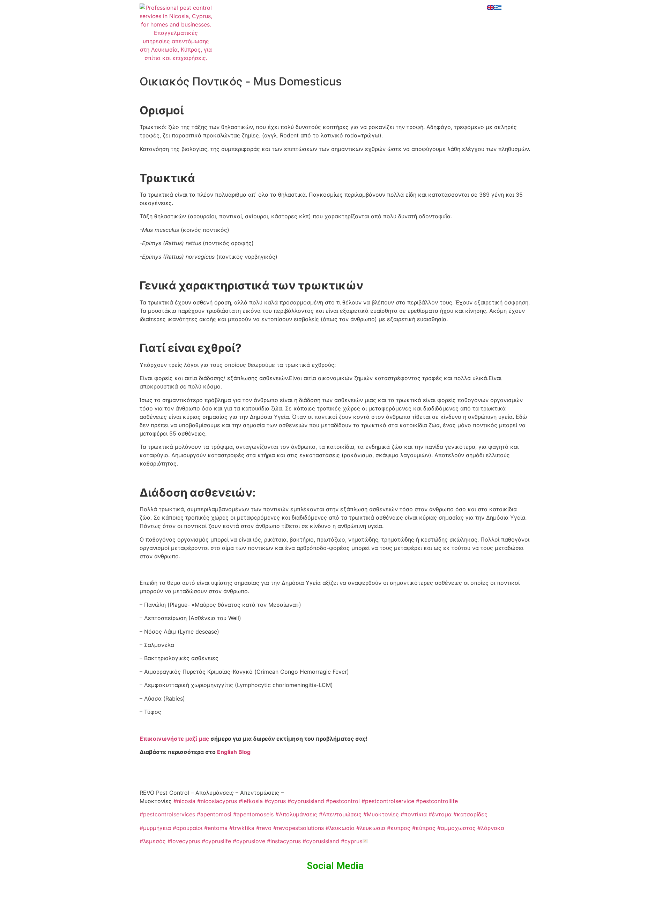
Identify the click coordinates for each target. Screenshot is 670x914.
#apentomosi (214, 814)
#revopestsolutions (298, 827)
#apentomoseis (253, 814)
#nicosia (184, 801)
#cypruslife (216, 841)
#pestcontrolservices (167, 814)
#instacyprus (284, 841)
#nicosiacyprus (217, 801)
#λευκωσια (370, 827)
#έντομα (440, 814)
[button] (380, 7)
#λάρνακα (490, 827)
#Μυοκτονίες (381, 814)
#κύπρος (424, 827)
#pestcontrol (343, 801)
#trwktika (241, 827)
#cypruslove (249, 841)
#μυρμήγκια (155, 827)
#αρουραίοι (187, 827)
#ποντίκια (414, 814)
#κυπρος (398, 827)
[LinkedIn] (335, 25)
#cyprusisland (306, 801)
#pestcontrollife (437, 801)
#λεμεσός (153, 841)
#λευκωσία (340, 827)
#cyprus (275, 801)
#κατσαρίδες (470, 814)
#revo (263, 827)
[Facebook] (335, 8)
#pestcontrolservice (388, 801)
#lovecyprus (184, 841)
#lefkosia (251, 801)
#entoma (216, 827)
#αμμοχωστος (456, 827)
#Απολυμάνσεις (296, 814)
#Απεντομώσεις (340, 814)
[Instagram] (335, 17)
